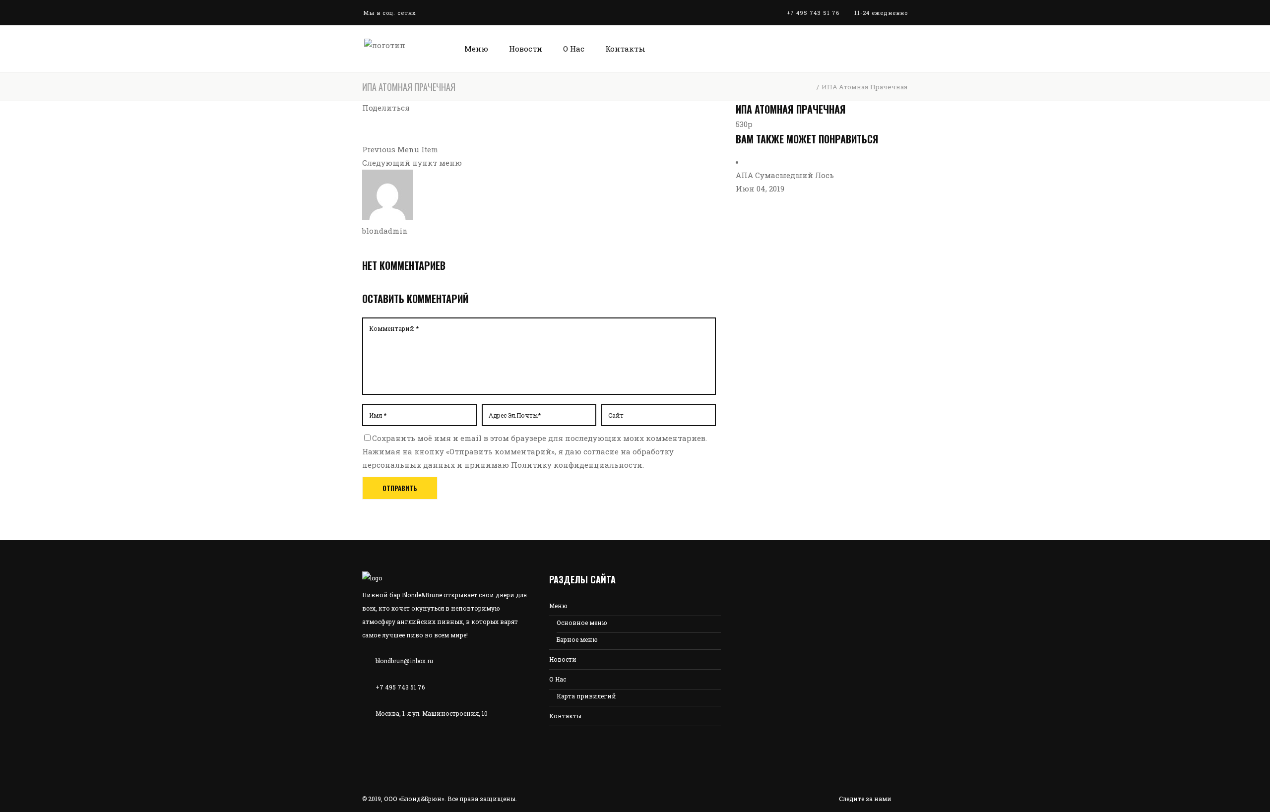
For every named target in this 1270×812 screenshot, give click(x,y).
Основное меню (582, 622)
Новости (562, 659)
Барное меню (577, 639)
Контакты (565, 716)
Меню (558, 606)
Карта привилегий (586, 696)
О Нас (557, 679)
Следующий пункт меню (412, 163)
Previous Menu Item (400, 149)
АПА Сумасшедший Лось (785, 175)
